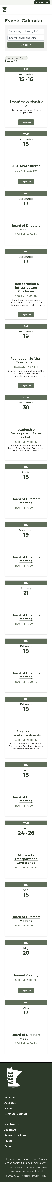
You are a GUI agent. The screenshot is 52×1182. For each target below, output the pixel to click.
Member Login (42, 2)
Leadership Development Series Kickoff (26, 433)
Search (27, 45)
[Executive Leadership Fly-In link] (26, 90)
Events (8, 1108)
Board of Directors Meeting (26, 227)
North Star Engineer (15, 1114)
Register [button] (26, 122)
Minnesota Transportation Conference (26, 858)
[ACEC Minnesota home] (5, 9)
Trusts (8, 1141)
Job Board (10, 1130)
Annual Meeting (26, 975)
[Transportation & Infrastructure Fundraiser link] (26, 272)
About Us (9, 1097)
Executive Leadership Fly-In (26, 103)
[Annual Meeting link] (26, 963)
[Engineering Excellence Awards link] (26, 720)
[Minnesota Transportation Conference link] (26, 843)
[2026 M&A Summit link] (26, 154)
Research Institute (15, 1135)
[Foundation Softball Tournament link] (26, 347)
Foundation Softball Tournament (26, 360)
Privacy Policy (39, 1176)
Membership (11, 1124)
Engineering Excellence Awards (26, 733)
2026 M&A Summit (26, 166)
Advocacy (10, 1103)
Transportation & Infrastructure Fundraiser (26, 287)
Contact (9, 1146)
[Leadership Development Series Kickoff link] (26, 418)
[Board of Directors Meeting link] (26, 214)
